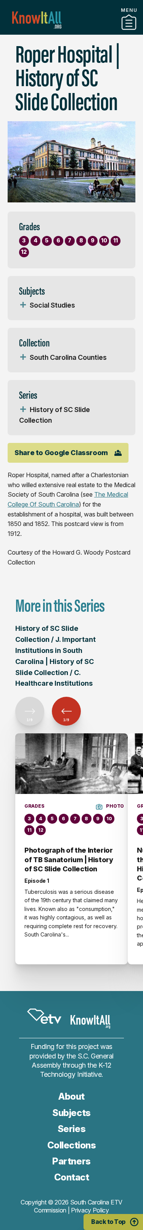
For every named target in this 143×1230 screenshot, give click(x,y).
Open (23, 305)
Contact (71, 1177)
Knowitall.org (36, 20)
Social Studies (52, 305)
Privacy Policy (90, 1210)
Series (71, 1128)
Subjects (71, 1112)
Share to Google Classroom (61, 453)
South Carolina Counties (68, 357)
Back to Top (108, 1221)
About (71, 1096)
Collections (71, 1145)
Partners (72, 31)
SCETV (44, 1016)
